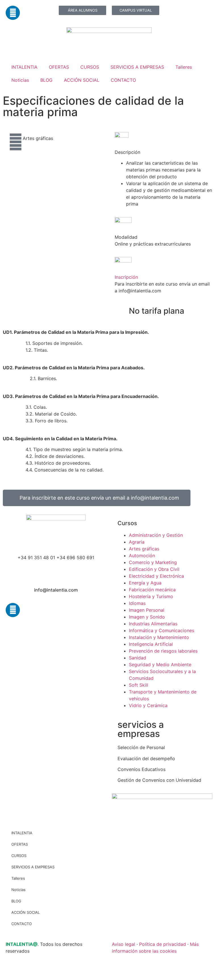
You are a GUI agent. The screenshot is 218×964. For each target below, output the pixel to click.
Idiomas (137, 603)
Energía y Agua (145, 583)
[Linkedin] (13, 13)
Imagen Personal (146, 610)
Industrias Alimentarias (153, 623)
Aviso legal (123, 944)
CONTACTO (123, 80)
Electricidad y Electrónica (156, 576)
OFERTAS (59, 67)
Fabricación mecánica (152, 589)
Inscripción (126, 277)
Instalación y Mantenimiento (159, 637)
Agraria (136, 542)
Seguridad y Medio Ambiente (160, 664)
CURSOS (89, 67)
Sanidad (137, 658)
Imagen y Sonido (147, 617)
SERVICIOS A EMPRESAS (137, 67)
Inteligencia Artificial (151, 644)
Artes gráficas (38, 138)
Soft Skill (138, 685)
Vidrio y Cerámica (148, 705)
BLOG (46, 80)
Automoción (142, 555)
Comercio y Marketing (153, 562)
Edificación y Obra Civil (154, 569)
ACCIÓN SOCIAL (81, 80)
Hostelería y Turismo (151, 596)
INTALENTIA (24, 67)
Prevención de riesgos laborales (163, 651)
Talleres (183, 67)
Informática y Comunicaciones (161, 630)
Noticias (20, 80)
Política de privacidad (162, 944)
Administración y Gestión (156, 535)
